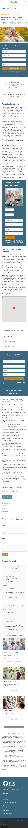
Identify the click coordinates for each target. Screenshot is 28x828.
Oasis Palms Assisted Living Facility (12, 652)
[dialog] (4, 827)
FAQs (19, 23)
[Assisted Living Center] (14, 2)
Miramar (12, 5)
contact (10, 761)
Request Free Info (14, 68)
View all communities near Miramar (14, 727)
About (4, 23)
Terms (8, 789)
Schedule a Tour (10, 237)
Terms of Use (18, 71)
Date (6, 212)
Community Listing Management (10, 802)
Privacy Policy (23, 71)
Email (3, 532)
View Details (14, 663)
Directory (6, 5)
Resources (5, 805)
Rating (3, 538)
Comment (5, 543)
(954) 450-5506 (17, 19)
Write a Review (7, 497)
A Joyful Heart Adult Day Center (12, 681)
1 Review (17, 14)
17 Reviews (16, 687)
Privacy (4, 789)
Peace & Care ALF (8, 710)
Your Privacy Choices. (14, 789)
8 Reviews (16, 658)
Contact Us (5, 799)
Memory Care (9, 612)
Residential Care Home (12, 614)
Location (12, 23)
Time (6, 217)
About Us (5, 797)
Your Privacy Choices (7, 813)
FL (9, 5)
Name (4, 525)
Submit (5, 554)
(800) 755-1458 (5, 19)
